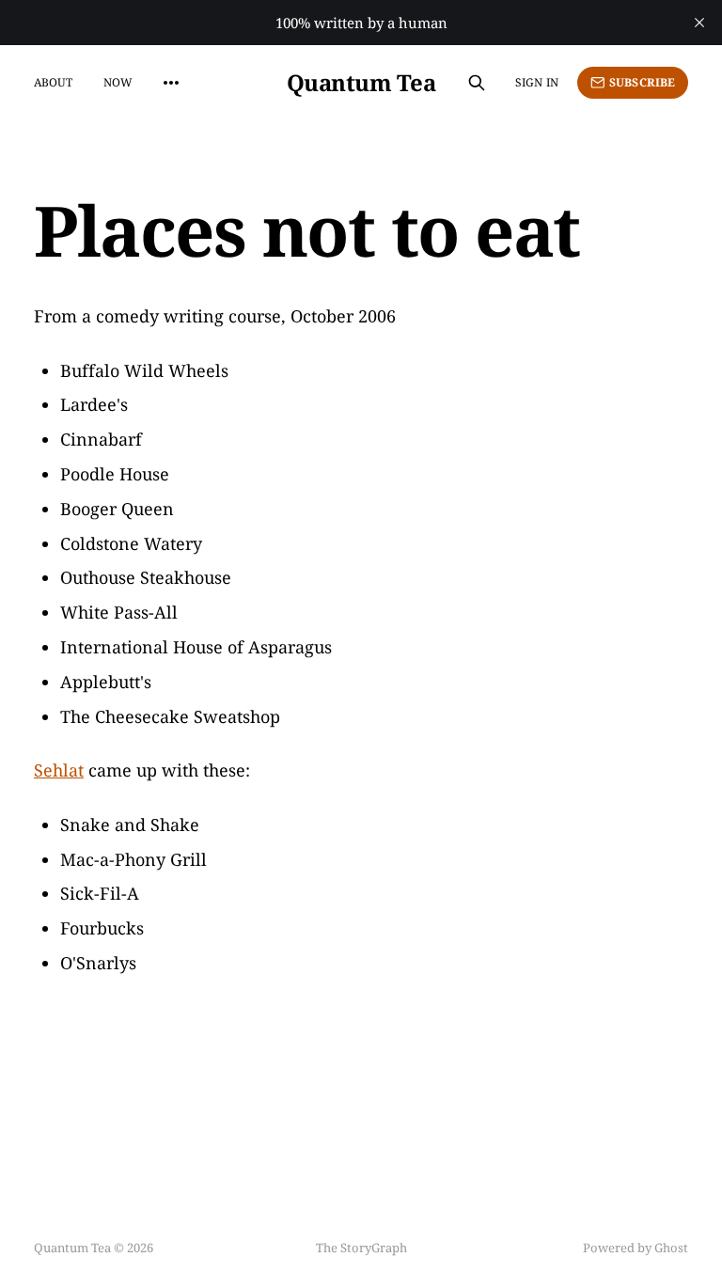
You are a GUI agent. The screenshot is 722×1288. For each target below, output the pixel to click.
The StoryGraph (361, 1247)
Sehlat (59, 770)
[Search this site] (477, 83)
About (53, 82)
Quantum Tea (361, 82)
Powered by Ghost (635, 1247)
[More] (171, 83)
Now (118, 82)
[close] (699, 23)
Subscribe (642, 82)
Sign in (536, 82)
